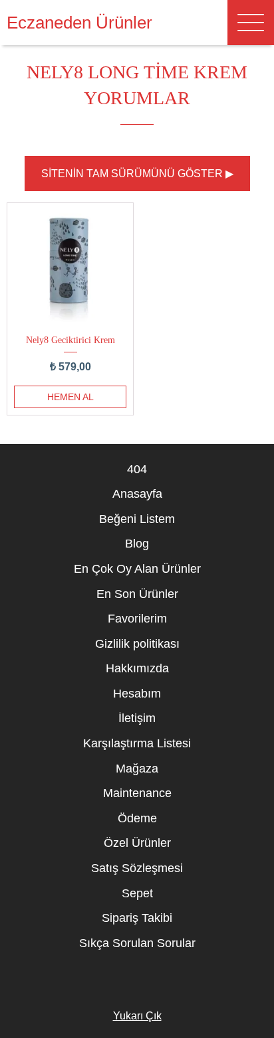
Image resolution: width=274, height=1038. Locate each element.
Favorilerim (137, 618)
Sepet (137, 893)
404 (137, 469)
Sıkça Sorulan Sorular (137, 943)
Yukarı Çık (137, 1015)
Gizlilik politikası (137, 643)
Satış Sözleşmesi (137, 868)
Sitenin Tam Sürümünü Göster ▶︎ (137, 173)
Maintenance (137, 793)
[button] (250, 22)
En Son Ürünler (137, 594)
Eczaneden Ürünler (79, 22)
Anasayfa (137, 493)
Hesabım (137, 693)
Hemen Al (70, 397)
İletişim (137, 718)
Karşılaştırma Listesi (137, 743)
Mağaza (137, 768)
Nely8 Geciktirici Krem (70, 339)
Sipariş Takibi (137, 918)
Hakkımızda (137, 668)
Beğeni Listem (137, 519)
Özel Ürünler (137, 843)
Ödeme (137, 818)
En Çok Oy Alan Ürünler (137, 568)
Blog (137, 543)
